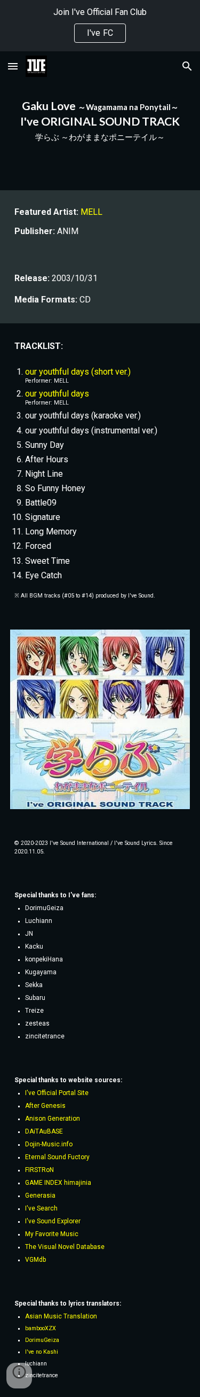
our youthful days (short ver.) (78, 372)
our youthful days (57, 394)
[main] (100, 121)
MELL (91, 212)
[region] (100, 25)
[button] (13, 66)
